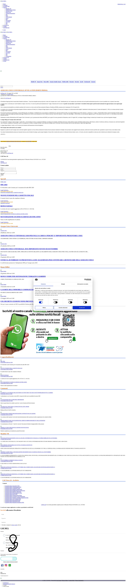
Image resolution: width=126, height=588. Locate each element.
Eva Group (59, 580)
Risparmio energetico (17, 502)
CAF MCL (5, 528)
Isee (13, 494)
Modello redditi (65, 81)
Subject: (2, 170)
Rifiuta (44, 307)
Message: (2, 173)
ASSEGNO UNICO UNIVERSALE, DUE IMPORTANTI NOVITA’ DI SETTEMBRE (29, 249)
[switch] (55, 302)
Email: (2, 169)
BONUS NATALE (7, 206)
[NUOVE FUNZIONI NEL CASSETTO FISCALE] (12, 192)
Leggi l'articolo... (5, 190)
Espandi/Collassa (8, 485)
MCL (1, 572)
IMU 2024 (4, 185)
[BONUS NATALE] (5, 203)
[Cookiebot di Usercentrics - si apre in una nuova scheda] (85, 280)
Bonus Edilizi (3, 271)
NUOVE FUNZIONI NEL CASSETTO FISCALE (17, 195)
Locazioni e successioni (17, 496)
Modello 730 (33, 81)
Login (4, 29)
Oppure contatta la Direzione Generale (10, 561)
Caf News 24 (3, 93)
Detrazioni (77, 81)
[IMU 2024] (3, 181)
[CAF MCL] (3, 1)
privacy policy (15, 525)
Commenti (93, 81)
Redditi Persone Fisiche (17, 490)
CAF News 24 (8, 98)
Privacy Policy (65, 580)
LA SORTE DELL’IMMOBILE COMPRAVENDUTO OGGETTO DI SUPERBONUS (30, 289)
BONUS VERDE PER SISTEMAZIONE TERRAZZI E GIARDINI (23, 276)
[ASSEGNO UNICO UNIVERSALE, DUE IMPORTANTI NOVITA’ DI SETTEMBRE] (1, 242)
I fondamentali (87, 81)
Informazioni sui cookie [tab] (82, 284)
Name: (2, 168)
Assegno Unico (40, 81)
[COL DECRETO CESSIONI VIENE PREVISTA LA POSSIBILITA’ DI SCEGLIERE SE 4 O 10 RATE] (1, 295)
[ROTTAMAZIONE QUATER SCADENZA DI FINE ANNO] (14, 213)
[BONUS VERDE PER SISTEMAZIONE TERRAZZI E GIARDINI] (1, 270)
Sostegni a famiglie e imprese (55, 81)
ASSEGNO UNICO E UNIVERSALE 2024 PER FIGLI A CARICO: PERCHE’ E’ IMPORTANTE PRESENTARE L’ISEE (41, 235)
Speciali (81, 81)
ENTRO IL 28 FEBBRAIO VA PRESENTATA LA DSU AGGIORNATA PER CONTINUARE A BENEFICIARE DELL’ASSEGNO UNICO (47, 260)
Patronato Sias (3, 573)
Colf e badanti (15, 498)
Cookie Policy (72, 580)
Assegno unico (10, 94)
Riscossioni (71, 81)
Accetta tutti (82, 307)
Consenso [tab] (43, 284)
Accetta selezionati (63, 307)
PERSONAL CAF (121, 4)
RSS (18, 485)
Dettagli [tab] (63, 284)
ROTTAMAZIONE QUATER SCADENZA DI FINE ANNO (21, 217)
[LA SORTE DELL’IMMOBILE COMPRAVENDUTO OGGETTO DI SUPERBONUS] (1, 283)
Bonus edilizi (46, 81)
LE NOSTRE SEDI (7, 558)
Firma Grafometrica (79, 580)
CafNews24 (43, 504)
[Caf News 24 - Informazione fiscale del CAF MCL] (1, 70)
